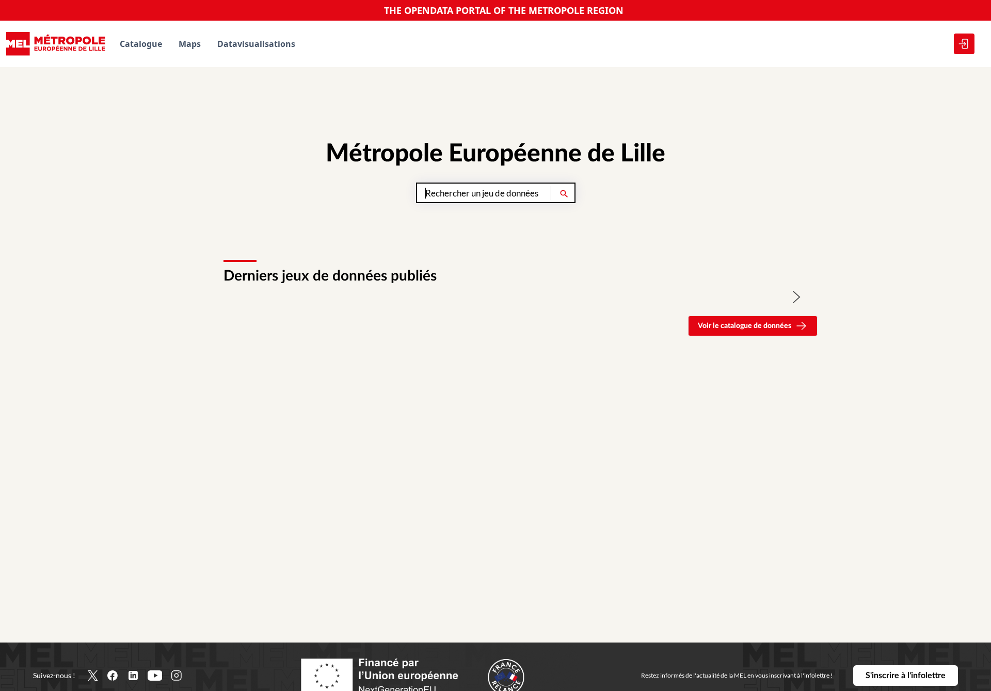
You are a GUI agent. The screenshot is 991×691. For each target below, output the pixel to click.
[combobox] (496, 193)
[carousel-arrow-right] (797, 297)
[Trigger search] (564, 193)
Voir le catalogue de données (744, 326)
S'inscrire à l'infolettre (906, 675)
